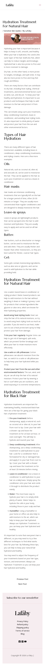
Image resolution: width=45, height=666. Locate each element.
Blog (22, 634)
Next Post (22, 584)
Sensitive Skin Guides (12, 30)
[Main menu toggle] (40, 4)
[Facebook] (19, 641)
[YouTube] (25, 641)
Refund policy (22, 624)
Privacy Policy (22, 621)
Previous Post (22, 579)
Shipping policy (22, 627)
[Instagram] (22, 641)
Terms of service (23, 630)
